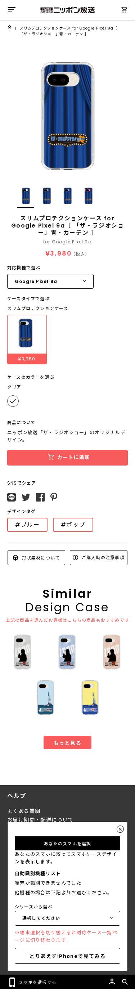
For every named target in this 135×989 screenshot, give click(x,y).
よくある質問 (23, 811)
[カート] (124, 11)
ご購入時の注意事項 (102, 557)
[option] (67, 116)
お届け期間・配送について (40, 819)
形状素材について (40, 557)
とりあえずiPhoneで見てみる (67, 955)
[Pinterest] (53, 497)
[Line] (11, 497)
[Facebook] (40, 497)
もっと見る (67, 742)
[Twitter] (26, 497)
